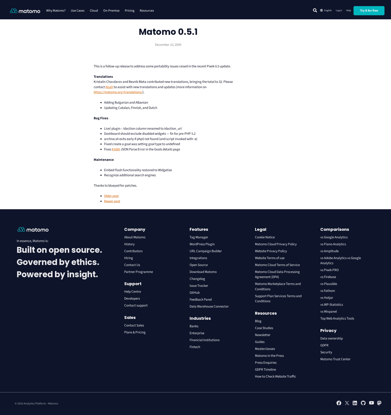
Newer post (112, 201)
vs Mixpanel (328, 311)
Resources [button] (147, 10)
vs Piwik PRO (329, 270)
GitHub (195, 292)
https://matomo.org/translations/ (118, 92)
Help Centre (132, 291)
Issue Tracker (199, 285)
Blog (258, 321)
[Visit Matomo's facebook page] (338, 405)
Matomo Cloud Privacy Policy (276, 244)
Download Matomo (203, 271)
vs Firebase (328, 277)
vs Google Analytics (334, 237)
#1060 (116, 149)
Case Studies (264, 328)
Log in (339, 10)
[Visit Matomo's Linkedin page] (355, 405)
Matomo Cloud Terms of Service (277, 265)
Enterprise (197, 333)
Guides (260, 341)
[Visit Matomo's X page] (347, 405)
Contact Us (132, 265)
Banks (194, 326)
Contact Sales (134, 325)
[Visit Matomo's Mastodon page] (379, 405)
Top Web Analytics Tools (337, 318)
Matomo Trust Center (335, 359)
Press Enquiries (266, 362)
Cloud (94, 10)
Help (348, 10)
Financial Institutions (205, 340)
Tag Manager (199, 237)
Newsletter (262, 335)
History (129, 244)
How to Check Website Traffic (275, 376)
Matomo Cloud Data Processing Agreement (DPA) (277, 274)
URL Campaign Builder (206, 251)
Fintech (195, 347)
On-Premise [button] (111, 10)
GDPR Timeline (265, 369)
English (328, 10)
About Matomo (134, 237)
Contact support (136, 305)
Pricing (129, 10)
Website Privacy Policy (271, 251)
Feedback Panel (201, 299)
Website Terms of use (269, 258)
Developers (132, 298)
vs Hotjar (326, 297)
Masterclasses (265, 348)
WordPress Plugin (202, 244)
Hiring (128, 258)
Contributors (133, 251)
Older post (111, 196)
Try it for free (369, 10)
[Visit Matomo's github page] (363, 405)
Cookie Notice (265, 237)
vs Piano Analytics (333, 244)
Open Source (199, 265)
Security (326, 352)
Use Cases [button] (78, 10)
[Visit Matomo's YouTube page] (371, 404)
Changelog (197, 278)
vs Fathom (327, 290)
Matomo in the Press (269, 355)
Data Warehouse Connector (209, 306)
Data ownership (331, 338)
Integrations (198, 258)
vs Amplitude (329, 251)
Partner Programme (138, 271)
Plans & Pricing (135, 332)
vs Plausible (328, 283)
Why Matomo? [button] (56, 10)
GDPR (324, 345)
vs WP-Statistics (331, 304)
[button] (315, 10)
